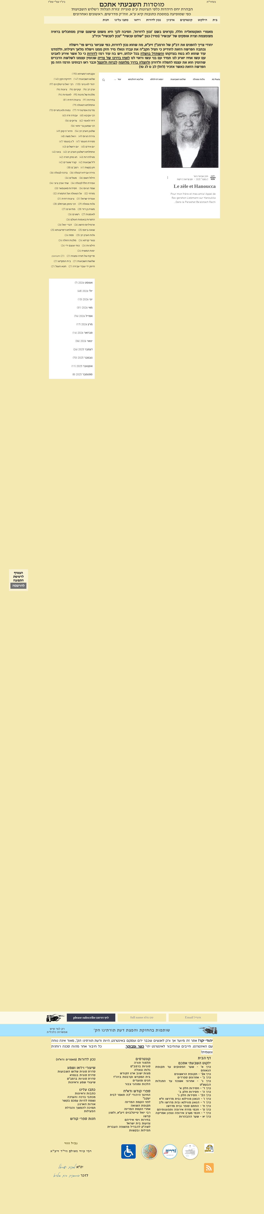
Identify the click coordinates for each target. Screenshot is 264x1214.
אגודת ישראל (86, 198)
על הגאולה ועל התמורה (67, 193)
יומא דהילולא (156, 79)
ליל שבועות (87, 162)
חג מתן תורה (68, 157)
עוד (119, 79)
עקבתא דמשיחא (83, 74)
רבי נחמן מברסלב (64, 204)
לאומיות (64, 94)
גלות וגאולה (199, 79)
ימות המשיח (86, 250)
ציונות (61, 89)
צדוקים (71, 120)
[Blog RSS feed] (209, 1168)
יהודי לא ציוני (85, 84)
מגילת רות (87, 157)
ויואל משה (68, 136)
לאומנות (88, 214)
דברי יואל (65, 224)
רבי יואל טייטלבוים (61, 84)
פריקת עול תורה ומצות (81, 256)
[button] (103, 80)
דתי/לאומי (87, 120)
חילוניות (88, 245)
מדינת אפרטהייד (84, 110)
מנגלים (71, 178)
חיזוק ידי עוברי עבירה (81, 266)
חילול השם (87, 178)
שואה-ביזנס (86, 230)
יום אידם (88, 146)
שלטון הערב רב (85, 131)
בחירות (89, 100)
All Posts (216, 79)
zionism (58, 256)
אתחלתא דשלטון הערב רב (79, 152)
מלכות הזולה (67, 240)
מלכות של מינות (84, 94)
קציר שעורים (68, 162)
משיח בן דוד (86, 209)
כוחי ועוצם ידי (70, 245)
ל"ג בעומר (66, 141)
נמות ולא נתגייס (59, 110)
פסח (69, 235)
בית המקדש (62, 261)
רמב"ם (72, 167)
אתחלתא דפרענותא (63, 230)
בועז (56, 152)
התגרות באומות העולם (80, 219)
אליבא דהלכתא (135, 79)
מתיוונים (68, 209)
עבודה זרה (70, 115)
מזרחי (89, 193)
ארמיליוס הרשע (84, 224)
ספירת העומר (85, 141)
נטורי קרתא (86, 240)
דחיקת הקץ (62, 79)
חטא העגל (58, 266)
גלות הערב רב (85, 235)
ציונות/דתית (72, 100)
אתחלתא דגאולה (84, 105)
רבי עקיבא (87, 115)
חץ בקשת (87, 167)
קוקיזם (75, 89)
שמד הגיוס (87, 188)
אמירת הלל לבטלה (83, 183)
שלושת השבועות (84, 261)
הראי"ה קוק (64, 131)
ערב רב (89, 89)
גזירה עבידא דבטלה (82, 172)
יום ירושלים (70, 146)
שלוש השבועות (178, 79)
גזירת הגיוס (86, 136)
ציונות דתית (65, 198)
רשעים (73, 214)
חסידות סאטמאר (65, 188)
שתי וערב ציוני (59, 183)
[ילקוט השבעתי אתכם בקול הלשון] (209, 1148)
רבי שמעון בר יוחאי (83, 126)
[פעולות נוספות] (166, 178)
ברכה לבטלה (59, 172)
